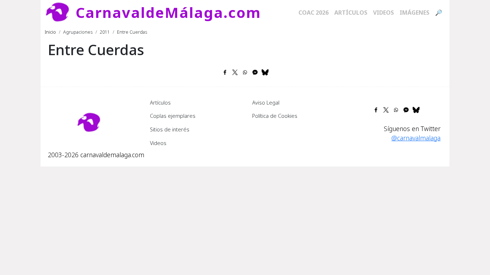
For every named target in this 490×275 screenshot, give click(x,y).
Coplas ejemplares (172, 115)
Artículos (350, 12)
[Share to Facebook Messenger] (255, 72)
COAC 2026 (313, 12)
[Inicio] (60, 12)
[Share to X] (235, 72)
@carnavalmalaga (415, 138)
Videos (383, 12)
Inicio (50, 32)
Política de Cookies (274, 115)
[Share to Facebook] (224, 72)
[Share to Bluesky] (265, 72)
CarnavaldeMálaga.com (168, 12)
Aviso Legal (265, 102)
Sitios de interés (169, 129)
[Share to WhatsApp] (245, 72)
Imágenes (414, 12)
